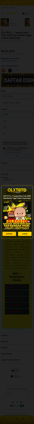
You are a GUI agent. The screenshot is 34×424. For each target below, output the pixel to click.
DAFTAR (9, 234)
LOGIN (24, 234)
